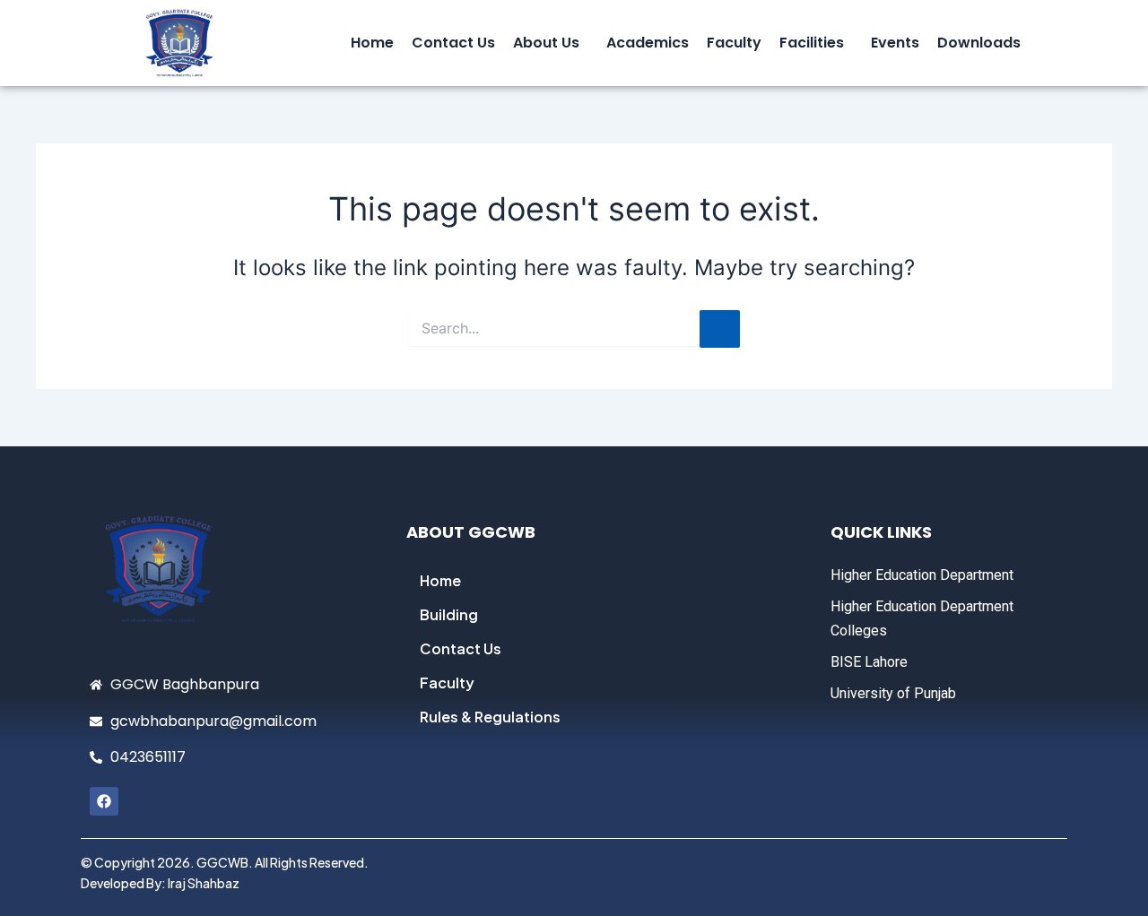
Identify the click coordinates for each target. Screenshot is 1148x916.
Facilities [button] (811, 42)
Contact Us (453, 42)
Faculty (734, 42)
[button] (550, 43)
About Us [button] (546, 42)
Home (372, 42)
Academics (647, 42)
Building (449, 614)
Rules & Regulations (490, 716)
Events (895, 42)
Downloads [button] (979, 42)
